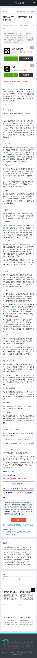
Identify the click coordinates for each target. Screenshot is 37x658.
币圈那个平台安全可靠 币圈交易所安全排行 (17, 549)
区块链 (27, 96)
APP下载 (11, 58)
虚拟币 (5, 101)
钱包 (22, 157)
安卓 (6, 471)
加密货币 (8, 157)
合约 (16, 228)
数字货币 (27, 213)
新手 (9, 479)
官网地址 (26, 58)
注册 (4, 479)
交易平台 (5, 228)
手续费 (30, 184)
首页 (28, 11)
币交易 (32, 11)
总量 (25, 311)
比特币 (23, 244)
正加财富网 (18, 3)
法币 (8, 128)
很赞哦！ (18, 520)
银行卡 (14, 307)
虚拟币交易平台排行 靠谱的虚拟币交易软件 (17, 557)
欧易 (21, 89)
